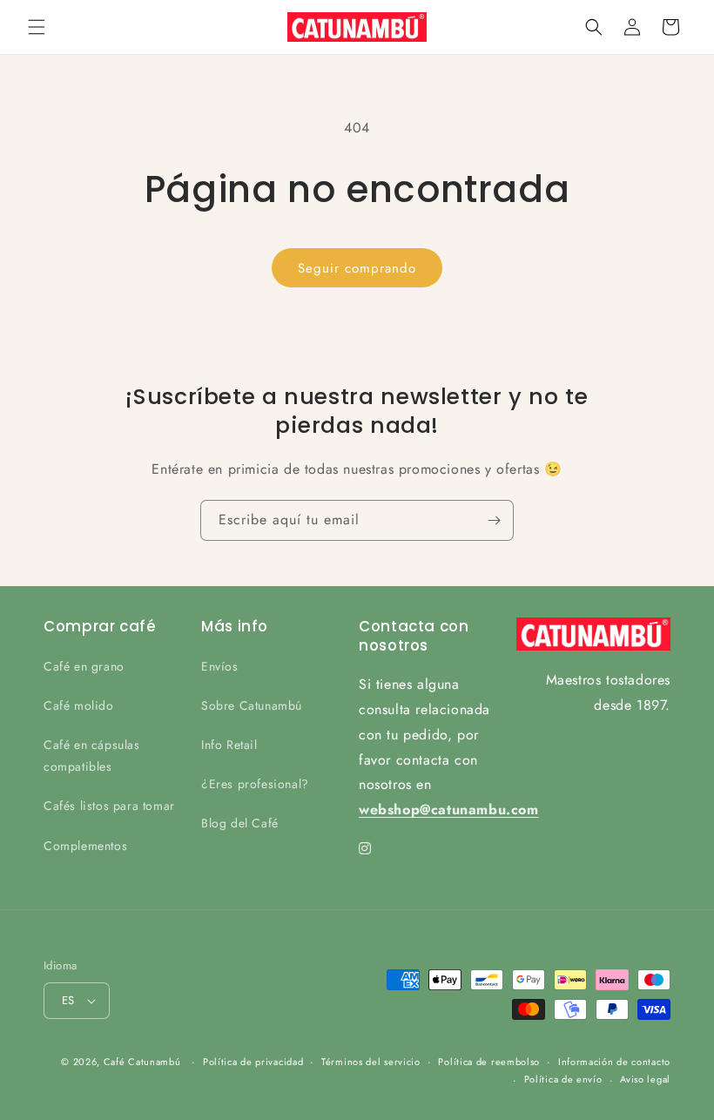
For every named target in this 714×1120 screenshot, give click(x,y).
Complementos (85, 845)
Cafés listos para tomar (109, 805)
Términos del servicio (371, 1062)
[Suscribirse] (494, 520)
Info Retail (229, 744)
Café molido (79, 705)
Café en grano (84, 666)
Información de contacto (614, 1062)
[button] (36, 27)
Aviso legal (645, 1079)
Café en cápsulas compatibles (92, 755)
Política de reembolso (489, 1062)
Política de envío (563, 1079)
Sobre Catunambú (251, 705)
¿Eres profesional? (255, 784)
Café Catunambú (142, 1062)
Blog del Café (240, 823)
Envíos (220, 666)
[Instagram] (365, 849)
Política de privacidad (253, 1062)
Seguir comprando (357, 268)
